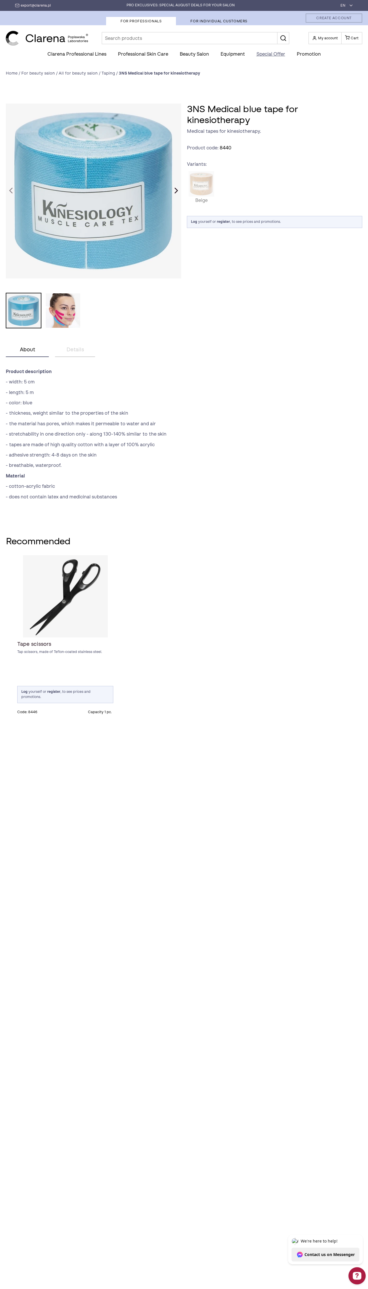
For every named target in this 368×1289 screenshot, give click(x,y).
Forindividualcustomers (219, 21)
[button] (283, 38)
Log (194, 222)
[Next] (176, 191)
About (27, 349)
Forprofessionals (141, 21)
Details (75, 349)
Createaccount (334, 18)
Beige (201, 184)
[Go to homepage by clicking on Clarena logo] (47, 38)
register (223, 222)
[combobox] (345, 5)
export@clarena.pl (36, 5)
